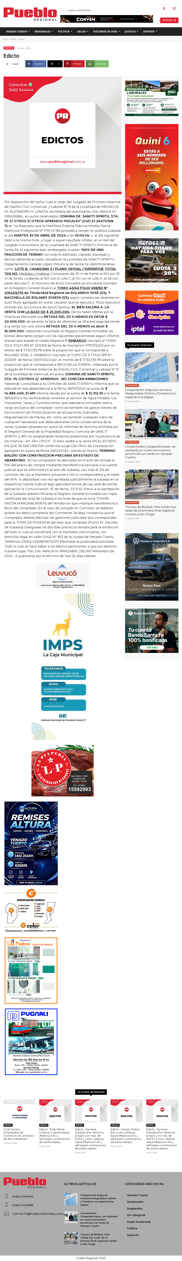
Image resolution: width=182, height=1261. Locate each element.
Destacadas (132, 385)
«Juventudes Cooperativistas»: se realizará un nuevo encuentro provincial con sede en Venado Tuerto (150, 452)
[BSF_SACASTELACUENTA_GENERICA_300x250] (151, 631)
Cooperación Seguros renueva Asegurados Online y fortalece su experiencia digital (150, 393)
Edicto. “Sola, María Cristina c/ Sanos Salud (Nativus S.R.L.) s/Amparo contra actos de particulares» (54, 1136)
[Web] (151, 313)
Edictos (14, 39)
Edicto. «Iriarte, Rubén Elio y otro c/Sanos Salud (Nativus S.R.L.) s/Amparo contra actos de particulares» (126, 1136)
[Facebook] (164, 9)
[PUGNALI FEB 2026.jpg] (62, 1041)
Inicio (6, 39)
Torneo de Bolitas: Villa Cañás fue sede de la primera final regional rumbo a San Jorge (150, 510)
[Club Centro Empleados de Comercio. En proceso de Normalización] (20, 1110)
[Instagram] (174, 9)
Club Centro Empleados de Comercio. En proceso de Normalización (19, 1134)
